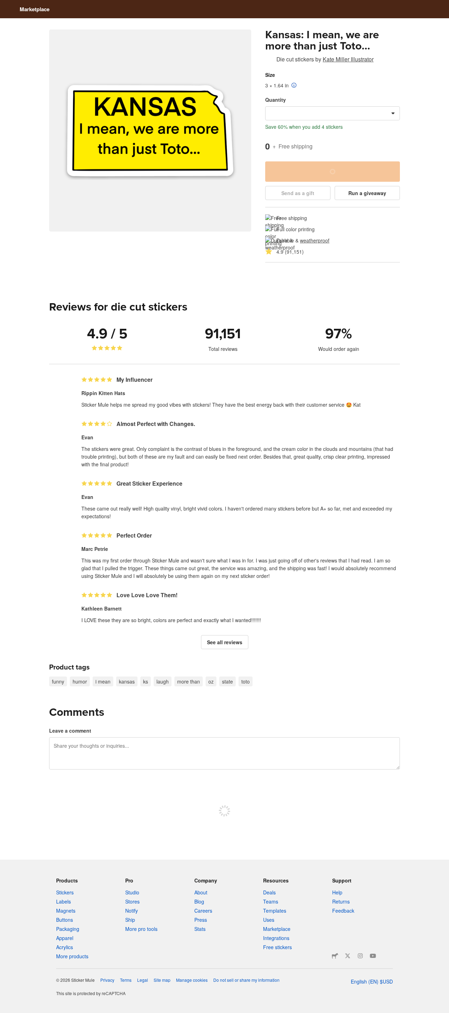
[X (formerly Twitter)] (347, 956)
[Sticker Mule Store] (335, 956)
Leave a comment (70, 730)
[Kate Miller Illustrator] (269, 60)
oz (211, 681)
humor (80, 681)
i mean (102, 681)
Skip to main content (5, 5)
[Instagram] (360, 956)
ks (145, 681)
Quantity (275, 99)
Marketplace (34, 9)
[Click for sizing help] (294, 85)
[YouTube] (373, 956)
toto (245, 681)
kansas (127, 681)
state (227, 681)
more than (188, 681)
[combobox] (332, 113)
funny (58, 681)
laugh (162, 681)
